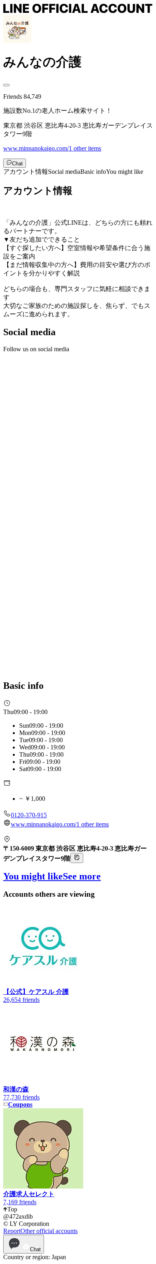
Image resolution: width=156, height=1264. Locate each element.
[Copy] (76, 858)
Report (11, 1230)
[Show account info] (6, 85)
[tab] (25, 171)
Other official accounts (49, 1230)
